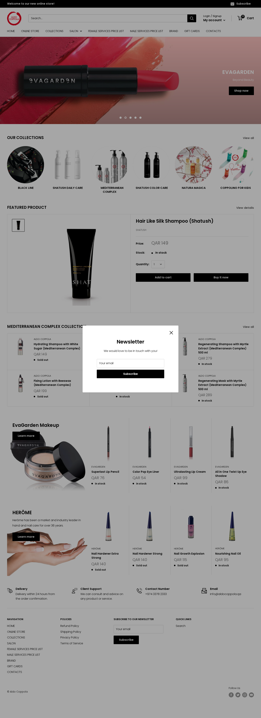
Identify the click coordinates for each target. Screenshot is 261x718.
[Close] (171, 332)
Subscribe (130, 374)
